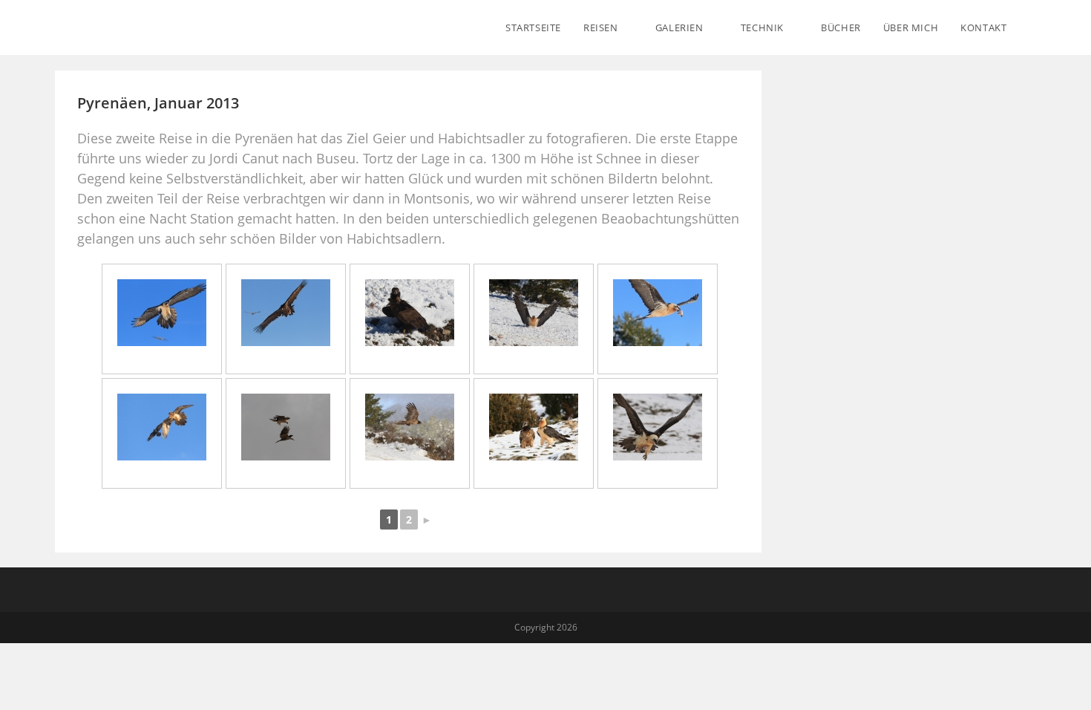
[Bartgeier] (161, 312)
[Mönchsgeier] (285, 312)
